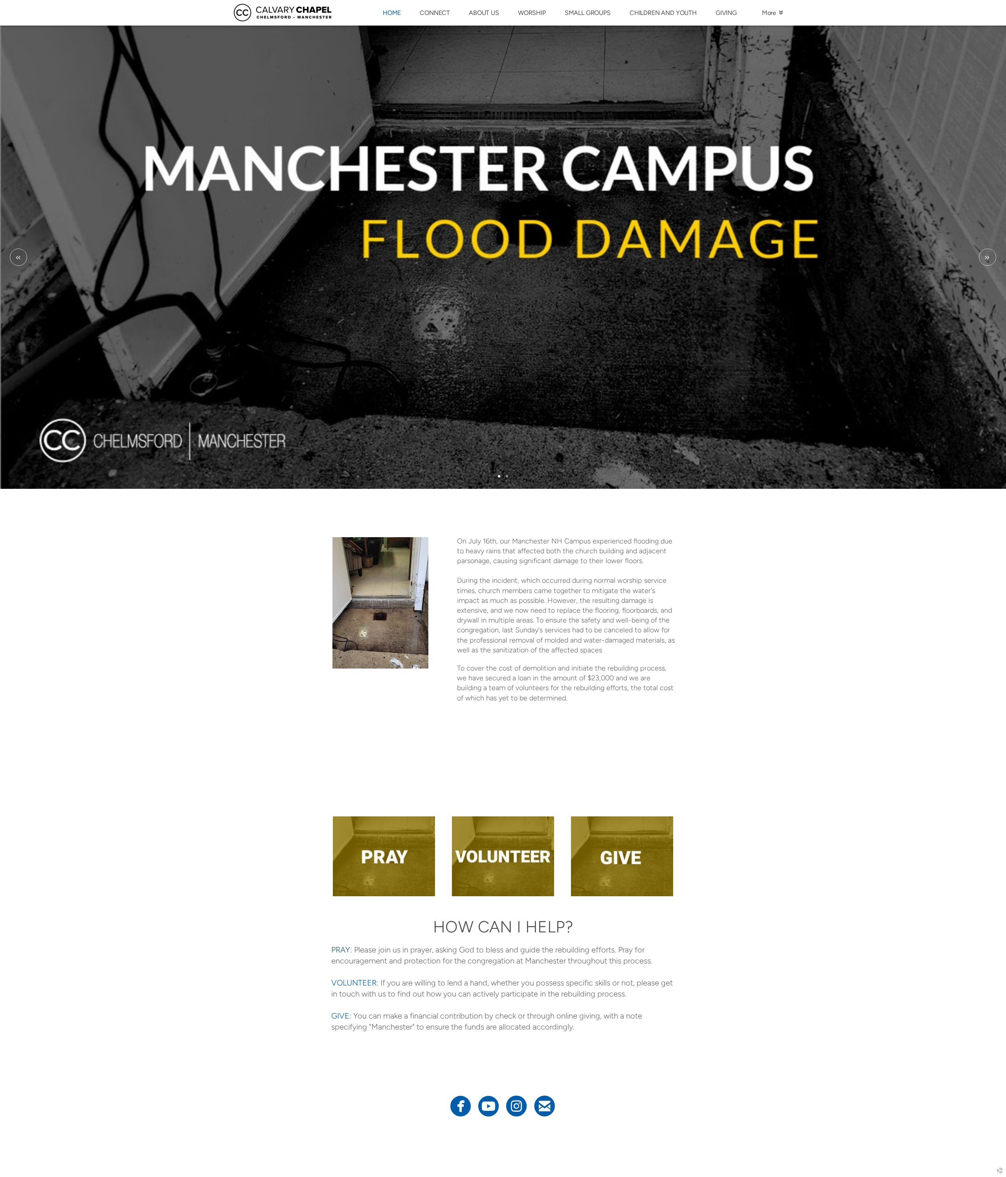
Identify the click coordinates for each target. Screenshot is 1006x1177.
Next (987, 257)
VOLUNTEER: (354, 982)
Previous (18, 257)
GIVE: (341, 1015)
